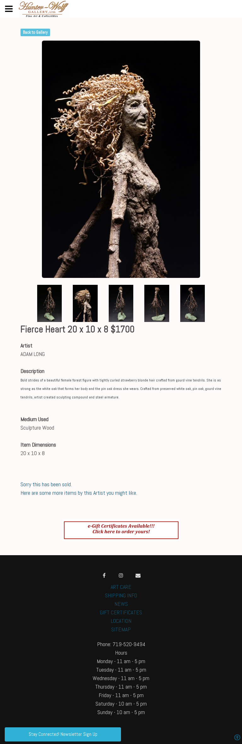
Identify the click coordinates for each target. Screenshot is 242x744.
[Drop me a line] (138, 575)
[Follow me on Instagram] (121, 575)
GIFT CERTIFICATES (121, 612)
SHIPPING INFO (121, 595)
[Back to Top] (237, 738)
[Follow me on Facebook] (104, 575)
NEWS (121, 603)
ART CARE (121, 586)
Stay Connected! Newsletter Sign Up (63, 734)
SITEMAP (121, 629)
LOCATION (121, 620)
